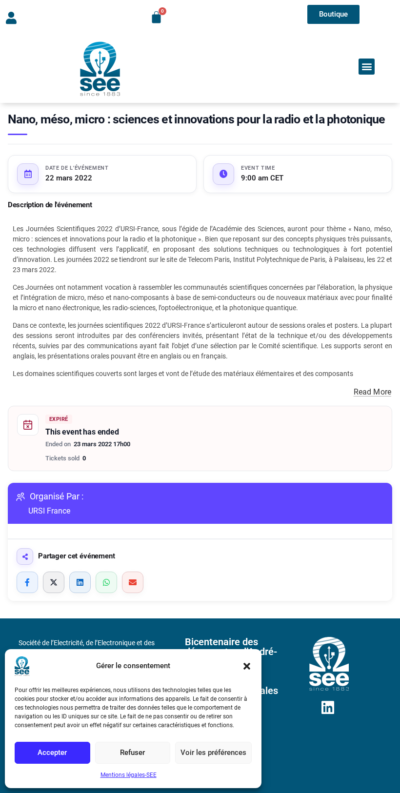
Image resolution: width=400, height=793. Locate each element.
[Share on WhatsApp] (106, 582)
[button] (247, 666)
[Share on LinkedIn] (80, 582)
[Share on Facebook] (27, 582)
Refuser (132, 752)
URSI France (49, 510)
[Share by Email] (132, 582)
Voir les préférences (213, 752)
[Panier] (156, 17)
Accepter (52, 752)
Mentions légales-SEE (128, 775)
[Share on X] (53, 582)
